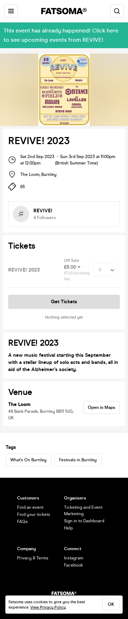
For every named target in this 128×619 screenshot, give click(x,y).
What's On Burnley (28, 459)
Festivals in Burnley (78, 459)
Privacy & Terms (32, 557)
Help (68, 528)
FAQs (22, 521)
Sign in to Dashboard (84, 520)
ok (111, 604)
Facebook (73, 565)
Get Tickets (64, 302)
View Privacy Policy (48, 607)
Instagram (73, 557)
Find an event (30, 507)
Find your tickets (33, 514)
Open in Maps (101, 407)
